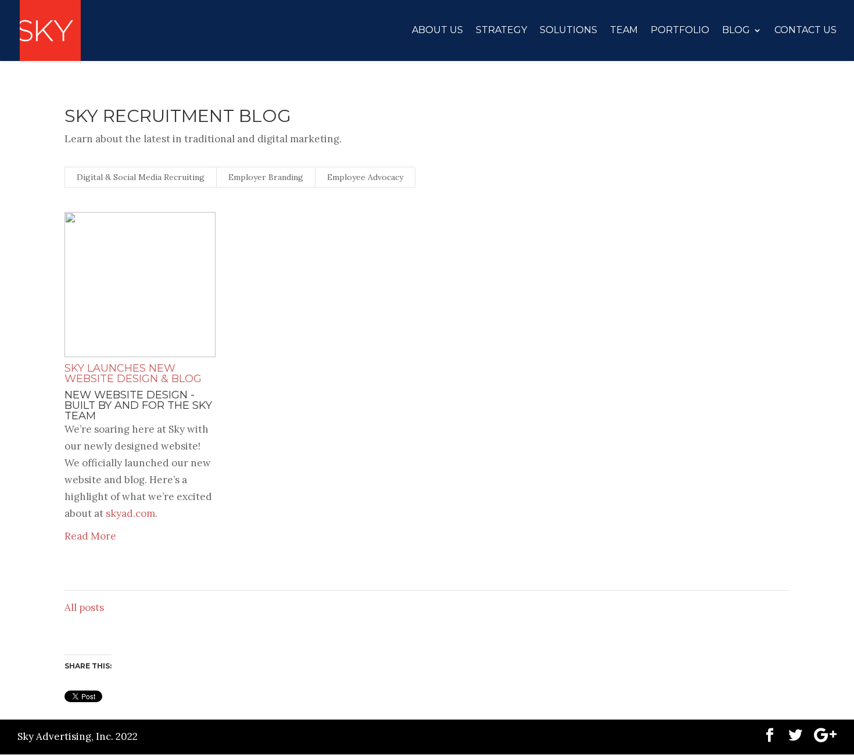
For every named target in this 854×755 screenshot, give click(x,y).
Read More (90, 536)
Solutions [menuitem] (568, 30)
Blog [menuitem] (736, 30)
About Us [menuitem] (437, 30)
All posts (84, 607)
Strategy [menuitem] (501, 30)
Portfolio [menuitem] (680, 30)
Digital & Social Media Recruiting (140, 177)
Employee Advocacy (365, 177)
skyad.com (130, 513)
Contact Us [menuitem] (805, 30)
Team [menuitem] (624, 30)
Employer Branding (265, 177)
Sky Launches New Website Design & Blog (133, 373)
